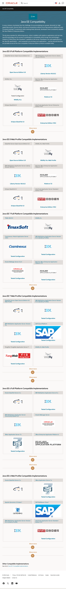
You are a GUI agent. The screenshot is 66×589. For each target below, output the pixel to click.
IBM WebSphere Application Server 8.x (46, 393)
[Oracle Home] (12, 3)
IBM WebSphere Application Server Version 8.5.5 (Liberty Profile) (17, 521)
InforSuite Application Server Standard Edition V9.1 (46, 521)
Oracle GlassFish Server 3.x (13, 393)
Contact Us (14, 577)
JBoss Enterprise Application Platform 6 (47, 434)
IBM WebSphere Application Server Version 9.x (17, 324)
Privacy (14, 575)
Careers (47, 575)
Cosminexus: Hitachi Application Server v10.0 (16, 237)
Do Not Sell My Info (21, 575)
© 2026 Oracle (5, 575)
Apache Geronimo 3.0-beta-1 (13, 502)
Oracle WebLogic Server (42, 415)
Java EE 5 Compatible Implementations (18, 566)
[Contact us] (63, 3)
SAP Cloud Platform (41, 324)
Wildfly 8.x (38, 218)
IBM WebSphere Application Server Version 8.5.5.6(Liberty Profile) (48, 237)
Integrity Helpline (6, 577)
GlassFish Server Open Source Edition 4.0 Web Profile (17, 301)
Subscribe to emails (54, 575)
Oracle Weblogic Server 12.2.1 (13, 262)
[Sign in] (59, 3)
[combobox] (36, 3)
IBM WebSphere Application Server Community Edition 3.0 (15, 415)
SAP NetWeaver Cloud (41, 502)
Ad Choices (41, 575)
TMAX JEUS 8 (9, 218)
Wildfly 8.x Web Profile (42, 347)
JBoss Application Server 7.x (13, 434)
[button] (3, 3)
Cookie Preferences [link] (32, 575)
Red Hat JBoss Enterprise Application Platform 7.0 (46, 262)
